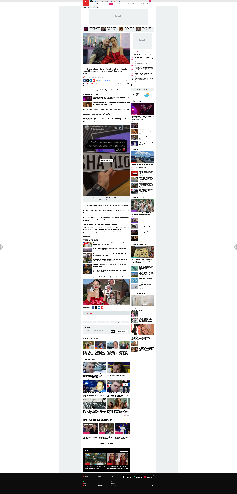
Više (147, 3)
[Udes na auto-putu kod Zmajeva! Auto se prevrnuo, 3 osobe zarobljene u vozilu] (134, 191)
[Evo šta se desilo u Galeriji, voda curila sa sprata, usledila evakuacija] (95, 459)
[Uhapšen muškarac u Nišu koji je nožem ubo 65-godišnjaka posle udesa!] (134, 173)
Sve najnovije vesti (142, 85)
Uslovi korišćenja (124, 316)
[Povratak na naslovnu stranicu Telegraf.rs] (86, 3)
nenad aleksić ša (87, 322)
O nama (84, 491)
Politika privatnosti (109, 491)
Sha (94, 322)
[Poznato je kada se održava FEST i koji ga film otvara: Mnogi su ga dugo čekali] (142, 205)
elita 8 (112, 322)
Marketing (89, 491)
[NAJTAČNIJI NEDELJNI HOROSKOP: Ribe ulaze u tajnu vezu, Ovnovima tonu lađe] (87, 271)
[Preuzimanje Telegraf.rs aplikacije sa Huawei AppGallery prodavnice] (149, 476)
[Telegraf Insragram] (149, 485)
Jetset (84, 66)
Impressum (95, 491)
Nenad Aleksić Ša (91, 83)
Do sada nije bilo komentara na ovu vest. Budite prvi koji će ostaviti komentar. (94, 331)
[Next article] (235, 247)
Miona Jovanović (106, 83)
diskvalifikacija (125, 322)
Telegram (91, 313)
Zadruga (117, 322)
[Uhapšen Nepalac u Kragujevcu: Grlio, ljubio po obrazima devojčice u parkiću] (117, 459)
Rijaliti (88, 66)
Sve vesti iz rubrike (106, 443)
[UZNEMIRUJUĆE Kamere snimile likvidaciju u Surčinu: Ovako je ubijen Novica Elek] (87, 266)
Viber (87, 313)
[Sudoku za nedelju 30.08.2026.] (134, 280)
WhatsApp (125, 312)
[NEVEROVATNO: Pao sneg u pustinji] (134, 286)
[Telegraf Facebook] (143, 485)
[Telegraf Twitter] (146, 485)
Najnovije (137, 101)
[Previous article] (1, 247)
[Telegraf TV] (152, 485)
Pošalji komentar (122, 331)
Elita (108, 322)
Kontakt (116, 491)
